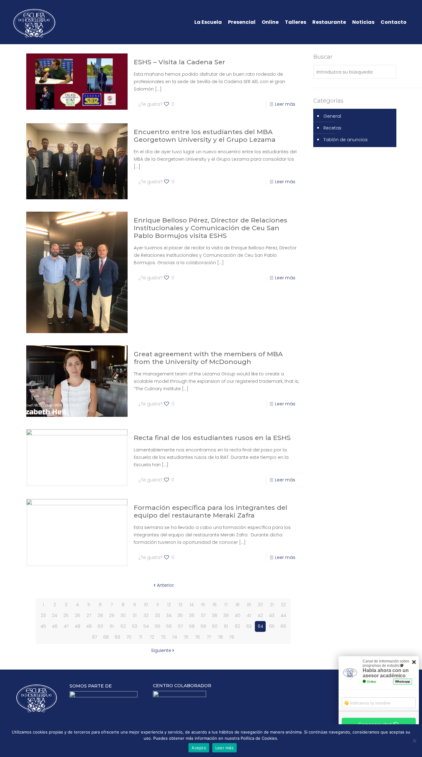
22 (283, 605)
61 (226, 626)
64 (260, 626)
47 (66, 626)
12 (169, 605)
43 (271, 615)
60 (214, 626)
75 (186, 637)
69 (117, 637)
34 (168, 615)
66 (283, 626)
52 (123, 626)
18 (237, 605)
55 (157, 626)
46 (54, 626)
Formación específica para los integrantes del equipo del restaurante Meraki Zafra (210, 511)
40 (237, 615)
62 (237, 626)
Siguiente (161, 650)
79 (231, 637)
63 (248, 626)
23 (43, 615)
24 (54, 615)
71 (140, 637)
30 (123, 615)
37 (203, 615)
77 (209, 637)
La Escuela (208, 22)
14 (192, 605)
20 (260, 605)
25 (66, 615)
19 (249, 605)
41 (249, 615)
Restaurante (329, 22)
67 (94, 637)
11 (157, 605)
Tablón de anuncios (345, 140)
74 (174, 637)
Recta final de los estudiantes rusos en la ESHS (212, 438)
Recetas (332, 128)
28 (100, 615)
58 (192, 626)
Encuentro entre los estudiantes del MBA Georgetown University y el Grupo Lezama (205, 135)
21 (272, 605)
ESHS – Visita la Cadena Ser (179, 62)
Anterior (165, 585)
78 (220, 637)
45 (43, 626)
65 (272, 626)
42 (260, 615)
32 (146, 615)
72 (152, 637)
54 (146, 626)
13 (180, 605)
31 (135, 615)
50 (100, 626)
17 (226, 605)
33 (157, 615)
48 (77, 626)
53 (134, 626)
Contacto (394, 22)
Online (270, 22)
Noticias (363, 22)
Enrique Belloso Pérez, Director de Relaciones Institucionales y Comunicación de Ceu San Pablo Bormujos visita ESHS (210, 227)
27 (89, 615)
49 (89, 626)
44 (283, 615)
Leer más (285, 104)
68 (106, 637)
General (332, 116)
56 (169, 626)
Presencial (241, 22)
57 (180, 626)
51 (112, 626)
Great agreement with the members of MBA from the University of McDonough (208, 358)
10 (146, 605)
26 (77, 615)
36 (191, 615)
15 (203, 605)
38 (214, 615)
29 (111, 615)
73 (163, 637)
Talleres (295, 22)
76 (197, 637)
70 (128, 637)
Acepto (199, 747)
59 (203, 626)
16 (215, 605)
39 (226, 615)
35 (180, 615)
